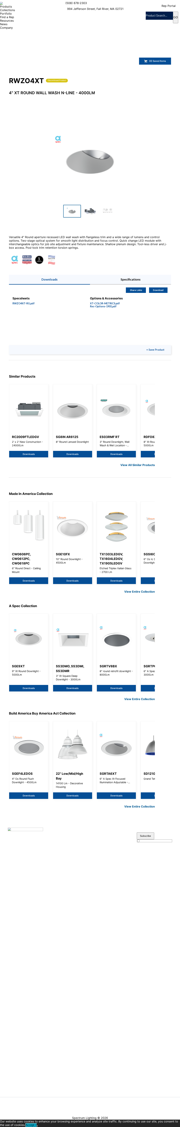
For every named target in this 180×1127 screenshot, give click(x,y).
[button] (90, 158)
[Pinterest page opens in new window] (118, 1100)
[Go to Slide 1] (72, 211)
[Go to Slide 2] (90, 211)
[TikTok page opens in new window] (97, 1107)
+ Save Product (155, 349)
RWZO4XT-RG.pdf (23, 303)
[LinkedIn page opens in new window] (111, 1100)
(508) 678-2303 (76, 3)
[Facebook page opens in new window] (97, 1100)
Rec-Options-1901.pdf (103, 306)
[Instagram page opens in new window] (125, 1100)
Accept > (31, 1124)
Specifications (130, 279)
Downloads (49, 279)
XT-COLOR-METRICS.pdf (105, 303)
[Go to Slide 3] (108, 211)
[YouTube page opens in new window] (104, 1100)
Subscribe (145, 835)
